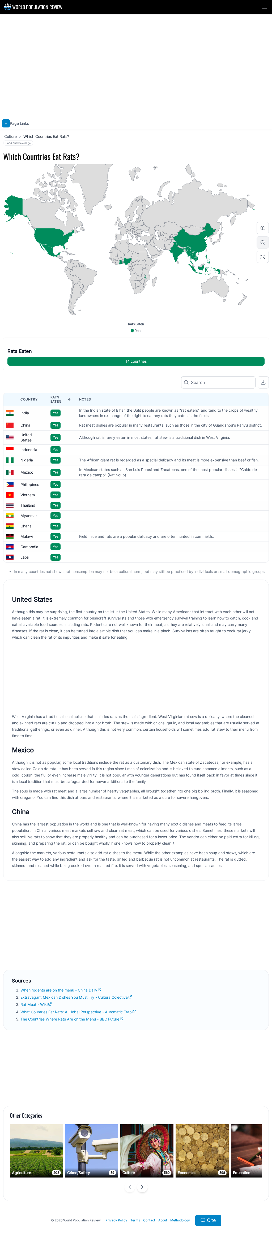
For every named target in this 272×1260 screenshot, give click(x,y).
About (162, 1220)
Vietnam (27, 495)
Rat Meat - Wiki (34, 1004)
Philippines (29, 484)
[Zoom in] (263, 228)
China (25, 425)
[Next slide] (142, 1187)
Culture (10, 136)
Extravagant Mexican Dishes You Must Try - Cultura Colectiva (74, 997)
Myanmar (28, 515)
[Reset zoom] (263, 257)
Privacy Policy (116, 1220)
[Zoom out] (263, 242)
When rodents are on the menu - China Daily (58, 990)
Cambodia (29, 546)
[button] (264, 7)
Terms (135, 1220)
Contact (149, 1220)
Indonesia (28, 449)
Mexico (26, 472)
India (24, 413)
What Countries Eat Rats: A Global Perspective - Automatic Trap (76, 1012)
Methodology (180, 1220)
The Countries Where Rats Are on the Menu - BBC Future (69, 1019)
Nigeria (26, 460)
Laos (24, 557)
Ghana (26, 526)
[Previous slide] (129, 1187)
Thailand (27, 505)
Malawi (26, 536)
